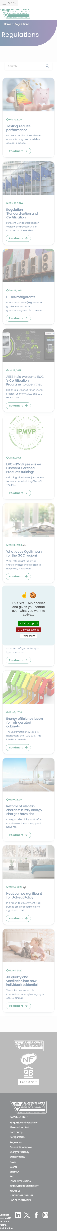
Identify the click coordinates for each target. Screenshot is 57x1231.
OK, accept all (29, 623)
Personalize (28, 636)
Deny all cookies (29, 629)
